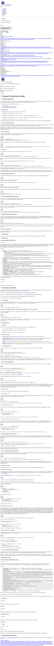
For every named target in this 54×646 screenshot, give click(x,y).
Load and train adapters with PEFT (12, 39)
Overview (2, 50)
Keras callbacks (26, 64)
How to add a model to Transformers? (18, 58)
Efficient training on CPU (34, 52)
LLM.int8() (19, 292)
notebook (11, 236)
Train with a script (40, 38)
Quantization (9, 65)
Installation (10, 36)
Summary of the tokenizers (41, 61)
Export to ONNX (7, 47)
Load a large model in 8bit (40, 643)
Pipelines (1, 65)
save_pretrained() (42, 255)
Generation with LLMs (30, 39)
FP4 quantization (12, 643)
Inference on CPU (3, 55)
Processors (5, 65)
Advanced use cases (48, 643)
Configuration (17, 64)
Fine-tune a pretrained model (32, 38)
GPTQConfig (22, 133)
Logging (30, 64)
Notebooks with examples (32, 47)
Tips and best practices (23, 643)
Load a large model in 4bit (31, 643)
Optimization (46, 64)
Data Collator (21, 64)
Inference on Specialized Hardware (29, 55)
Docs (4, 12)
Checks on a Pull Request (12, 59)
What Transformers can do (12, 61)
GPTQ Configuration (36, 641)
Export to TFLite (13, 47)
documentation (24, 296)
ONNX (42, 64)
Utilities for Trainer (28, 75)
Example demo (39, 642)
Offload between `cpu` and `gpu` (35, 644)
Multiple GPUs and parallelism (24, 52)
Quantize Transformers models (5, 641)
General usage (6, 643)
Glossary (5, 61)
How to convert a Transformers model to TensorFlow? (34, 58)
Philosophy (2, 61)
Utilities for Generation (35, 75)
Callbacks (12, 64)
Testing (6, 59)
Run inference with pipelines (5, 38)
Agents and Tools (3, 64)
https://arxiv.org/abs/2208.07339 (32, 572)
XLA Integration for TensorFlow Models (21, 56)
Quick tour (7, 36)
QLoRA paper (13, 341)
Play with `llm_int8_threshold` (46, 644)
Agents (25, 39)
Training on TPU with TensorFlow (6, 53)
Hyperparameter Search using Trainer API (41, 53)
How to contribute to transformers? (6, 58)
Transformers (2, 36)
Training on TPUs (50, 52)
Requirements (21, 641)
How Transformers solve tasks (22, 61)
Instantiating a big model (4, 56)
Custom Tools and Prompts (49, 47)
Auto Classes (8, 64)
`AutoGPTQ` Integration (15, 641)
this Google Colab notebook (16, 336)
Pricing (4, 14)
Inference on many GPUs (18, 55)
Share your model (21, 39)
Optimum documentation (12, 637)
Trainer (16, 65)
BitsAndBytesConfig (8, 475)
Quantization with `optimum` (39, 645)
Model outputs (50, 64)
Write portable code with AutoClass (16, 38)
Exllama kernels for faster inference (21, 642)
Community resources (40, 47)
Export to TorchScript (20, 47)
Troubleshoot (2, 48)
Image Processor (34, 65)
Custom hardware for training (29, 53)
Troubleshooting (11, 56)
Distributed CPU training (43, 52)
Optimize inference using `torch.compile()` (35, 56)
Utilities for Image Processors (44, 75)
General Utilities (9, 76)
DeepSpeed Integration (22, 65)
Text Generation (38, 64)
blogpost (26, 292)
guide (8, 106)
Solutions (5, 13)
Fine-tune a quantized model (32, 642)
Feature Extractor (29, 65)
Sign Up (2, 91)
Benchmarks (26, 47)
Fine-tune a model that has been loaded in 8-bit (19, 645)
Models (4, 8)
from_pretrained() (37, 302)
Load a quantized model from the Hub (8, 642)
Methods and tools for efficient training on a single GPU (9, 52)
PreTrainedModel (20, 374)
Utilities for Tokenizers (21, 75)
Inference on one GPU (10, 55)
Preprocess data (24, 38)
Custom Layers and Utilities (5, 75)
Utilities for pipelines (13, 75)
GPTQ (5, 105)
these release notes (6, 339)
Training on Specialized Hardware (18, 53)
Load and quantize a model (28, 641)
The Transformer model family (32, 61)
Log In (4, 18)
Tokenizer (13, 65)
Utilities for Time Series (16, 76)
